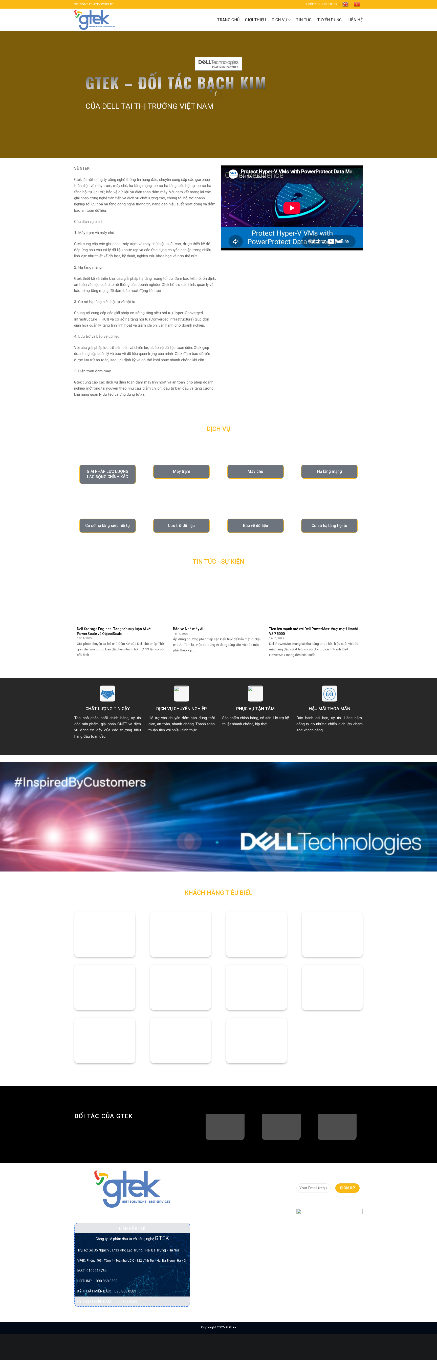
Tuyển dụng (329, 19)
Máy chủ (206, 1253)
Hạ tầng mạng (211, 1234)
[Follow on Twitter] (318, 1202)
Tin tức (304, 19)
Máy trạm (207, 1262)
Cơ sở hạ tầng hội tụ (216, 1201)
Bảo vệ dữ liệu (211, 1191)
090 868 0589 (107, 1281)
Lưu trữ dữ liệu (211, 1243)
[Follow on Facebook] (300, 1202)
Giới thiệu (255, 19)
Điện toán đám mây (215, 1225)
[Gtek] (94, 20)
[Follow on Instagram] (309, 1202)
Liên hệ (355, 19)
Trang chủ (228, 19)
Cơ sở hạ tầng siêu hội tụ (214, 1213)
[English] (345, 4)
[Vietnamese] (357, 4)
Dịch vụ (279, 19)
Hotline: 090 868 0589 (321, 4)
